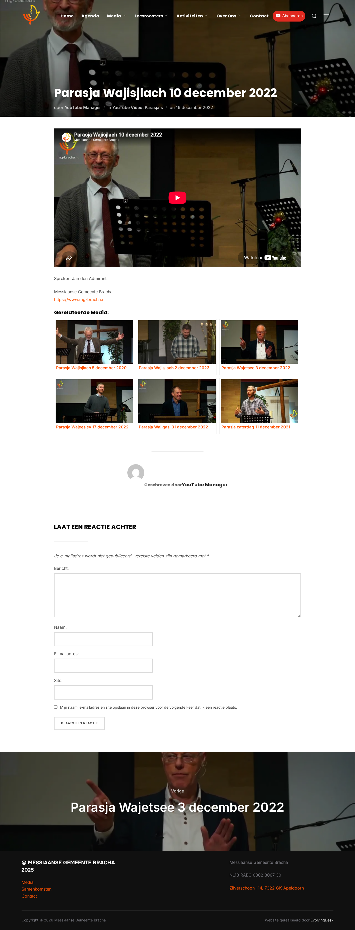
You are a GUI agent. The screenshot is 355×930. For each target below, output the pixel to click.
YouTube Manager (83, 107)
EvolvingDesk (322, 920)
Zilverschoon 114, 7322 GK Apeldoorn (266, 888)
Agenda (90, 16)
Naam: (60, 627)
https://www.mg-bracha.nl (80, 299)
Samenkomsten (36, 889)
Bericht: (61, 568)
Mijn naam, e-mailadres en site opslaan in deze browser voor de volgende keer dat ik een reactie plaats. (148, 707)
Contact (259, 16)
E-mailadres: (66, 653)
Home (67, 16)
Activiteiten (189, 16)
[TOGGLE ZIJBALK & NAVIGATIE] (328, 16)
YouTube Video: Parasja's (137, 107)
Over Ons (226, 16)
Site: (58, 680)
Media (114, 16)
